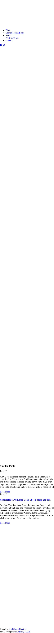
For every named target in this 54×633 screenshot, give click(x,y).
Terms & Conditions (14, 577)
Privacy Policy (12, 580)
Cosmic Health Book (15, 3)
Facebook (10, 408)
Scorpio (22, 101)
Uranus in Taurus (26, 246)
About (8, 15)
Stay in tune (5, 547)
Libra (2, 101)
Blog (8, 18)
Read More (5, 492)
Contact (9, 20)
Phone (8, 598)
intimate (3, 223)
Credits (27, 572)
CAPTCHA (11, 431)
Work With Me (12, 6)
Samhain (43, 126)
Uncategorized (6, 48)
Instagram (38, 369)
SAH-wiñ (16, 129)
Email (9, 425)
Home (8, 552)
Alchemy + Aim (23, 631)
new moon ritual (45, 286)
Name (8, 419)
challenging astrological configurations (23, 196)
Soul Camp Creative (17, 629)
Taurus (23, 253)
